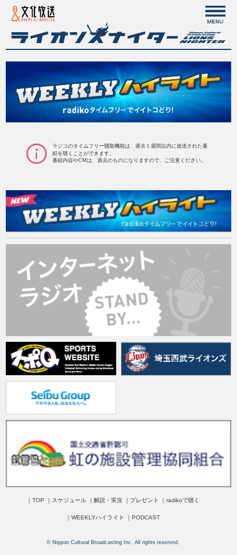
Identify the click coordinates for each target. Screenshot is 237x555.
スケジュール (69, 500)
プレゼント (144, 500)
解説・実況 (108, 500)
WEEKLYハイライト (97, 517)
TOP (38, 500)
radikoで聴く (183, 500)
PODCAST (146, 517)
